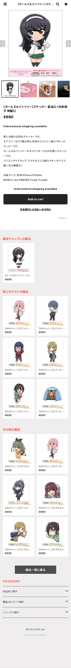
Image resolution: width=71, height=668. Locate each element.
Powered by (31, 635)
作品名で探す (10, 591)
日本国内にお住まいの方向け (35, 209)
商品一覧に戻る (35, 570)
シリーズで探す (11, 612)
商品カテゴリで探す (13, 601)
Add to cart (35, 199)
